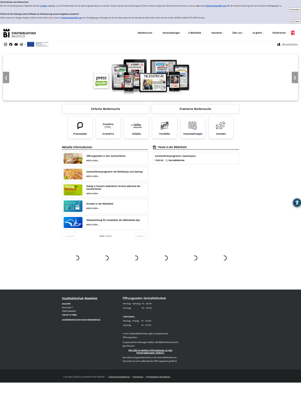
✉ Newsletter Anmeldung (158, 376)
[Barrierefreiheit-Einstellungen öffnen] (297, 202)
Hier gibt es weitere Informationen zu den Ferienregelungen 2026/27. (150, 351)
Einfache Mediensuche (105, 109)
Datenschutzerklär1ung (216, 6)
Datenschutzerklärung (119, 376)
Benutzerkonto (290, 44)
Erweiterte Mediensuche (195, 109)
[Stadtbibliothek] (19, 32)
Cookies (43, 6)
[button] (146, 33)
